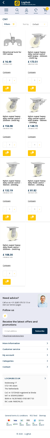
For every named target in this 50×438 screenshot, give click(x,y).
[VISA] (41, 420)
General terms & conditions (16, 415)
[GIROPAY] (35, 424)
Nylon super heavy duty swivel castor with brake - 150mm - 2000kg (37, 119)
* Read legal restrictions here (13, 336)
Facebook (5, 316)
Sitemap (42, 415)
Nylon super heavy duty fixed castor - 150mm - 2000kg (37, 183)
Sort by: (26, 24)
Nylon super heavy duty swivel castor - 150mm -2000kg (12, 183)
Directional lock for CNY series (12, 53)
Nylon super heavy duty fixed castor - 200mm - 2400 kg (11, 247)
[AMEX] (22, 424)
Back (3, 2)
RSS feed (33, 415)
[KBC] (15, 424)
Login (26, 13)
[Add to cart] (7, 89)
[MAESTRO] (41, 424)
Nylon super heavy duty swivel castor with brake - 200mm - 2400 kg (37, 55)
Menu (6, 13)
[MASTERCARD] (9, 424)
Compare (7, 72)
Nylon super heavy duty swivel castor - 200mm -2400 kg (12, 118)
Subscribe (39, 331)
